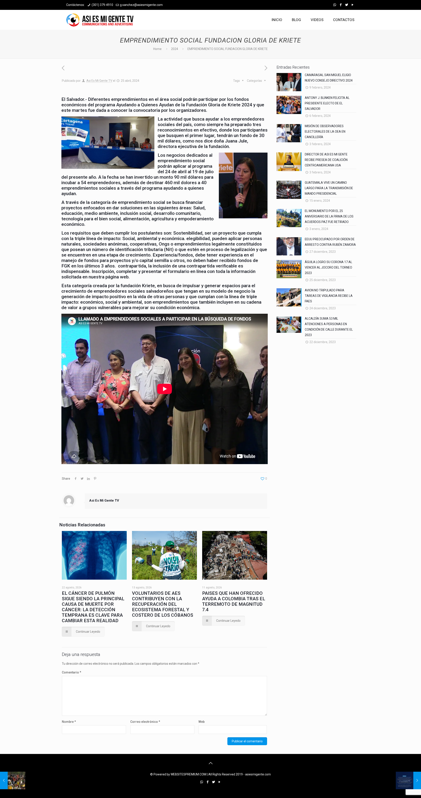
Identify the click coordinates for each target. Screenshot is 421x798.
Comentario (71, 672)
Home (157, 49)
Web (201, 721)
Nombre (69, 721)
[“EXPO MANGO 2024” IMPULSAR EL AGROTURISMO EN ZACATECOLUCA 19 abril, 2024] (12, 780)
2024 (174, 49)
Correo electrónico (145, 721)
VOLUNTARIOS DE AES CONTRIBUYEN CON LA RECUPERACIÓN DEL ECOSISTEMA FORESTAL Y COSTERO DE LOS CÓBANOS (162, 604)
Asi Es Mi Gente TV (99, 80)
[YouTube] (352, 5)
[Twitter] (346, 5)
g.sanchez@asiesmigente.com (141, 5)
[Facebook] (340, 5)
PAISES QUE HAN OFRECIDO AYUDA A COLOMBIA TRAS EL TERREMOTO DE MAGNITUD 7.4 (233, 601)
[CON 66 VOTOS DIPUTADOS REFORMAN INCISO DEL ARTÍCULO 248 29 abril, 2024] (408, 780)
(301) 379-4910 (102, 5)
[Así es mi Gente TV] (101, 20)
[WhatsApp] (334, 5)
